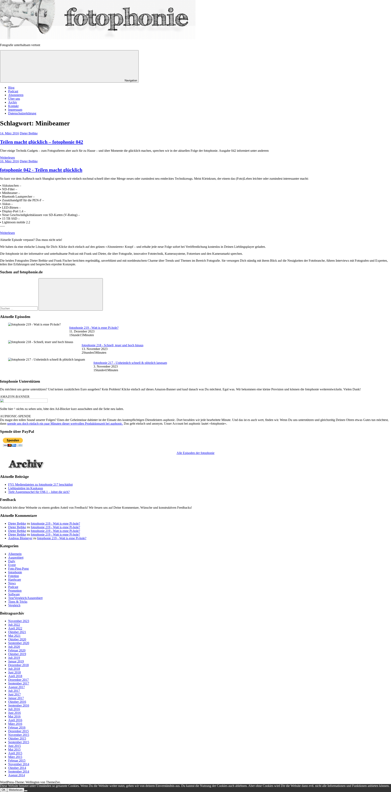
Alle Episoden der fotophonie (195, 453)
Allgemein (15, 554)
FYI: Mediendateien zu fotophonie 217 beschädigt (40, 484)
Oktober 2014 (17, 768)
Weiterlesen (7, 157)
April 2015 (15, 753)
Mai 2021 (14, 635)
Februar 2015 (16, 760)
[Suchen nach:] (19, 308)
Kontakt (13, 106)
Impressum (15, 109)
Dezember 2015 (18, 731)
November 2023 (18, 621)
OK (3, 789)
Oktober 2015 (17, 738)
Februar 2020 (16, 650)
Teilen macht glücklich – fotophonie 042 (41, 142)
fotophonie (15, 572)
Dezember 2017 (18, 679)
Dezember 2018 (18, 665)
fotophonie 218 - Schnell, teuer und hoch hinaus (112, 345)
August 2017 (16, 687)
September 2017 (18, 683)
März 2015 (15, 757)
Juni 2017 (14, 694)
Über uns (14, 98)
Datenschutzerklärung (22, 113)
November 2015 (18, 735)
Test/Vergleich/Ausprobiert (25, 598)
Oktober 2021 (17, 632)
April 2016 (15, 720)
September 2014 (18, 771)
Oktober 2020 (17, 639)
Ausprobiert (15, 557)
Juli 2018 (14, 668)
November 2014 (18, 764)
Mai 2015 (14, 749)
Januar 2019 (16, 661)
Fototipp (13, 576)
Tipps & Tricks (17, 601)
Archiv (12, 102)
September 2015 (18, 742)
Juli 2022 (14, 624)
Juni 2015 (14, 746)
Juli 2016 (14, 709)
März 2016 (15, 724)
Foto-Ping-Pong (18, 568)
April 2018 (15, 676)
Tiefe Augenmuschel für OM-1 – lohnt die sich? (39, 492)
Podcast (13, 91)
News (12, 583)
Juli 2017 (14, 690)
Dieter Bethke (29, 133)
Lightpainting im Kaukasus (25, 488)
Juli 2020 (14, 646)
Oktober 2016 (17, 701)
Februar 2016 (16, 727)
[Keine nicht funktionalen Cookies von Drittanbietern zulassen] (25, 790)
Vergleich (14, 605)
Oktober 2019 (17, 654)
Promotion (15, 590)
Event (12, 565)
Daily (11, 561)
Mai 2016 (14, 716)
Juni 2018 (14, 672)
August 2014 (16, 775)
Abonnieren (15, 95)
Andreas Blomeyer (20, 538)
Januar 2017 (16, 698)
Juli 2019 (14, 657)
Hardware (14, 579)
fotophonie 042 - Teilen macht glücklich (41, 170)
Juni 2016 (14, 712)
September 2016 (18, 705)
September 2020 (18, 643)
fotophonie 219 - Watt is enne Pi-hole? (94, 327)
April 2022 (15, 628)
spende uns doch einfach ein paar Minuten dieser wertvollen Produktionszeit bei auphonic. (65, 423)
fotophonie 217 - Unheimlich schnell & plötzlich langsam (130, 362)
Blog (11, 87)
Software (14, 594)
